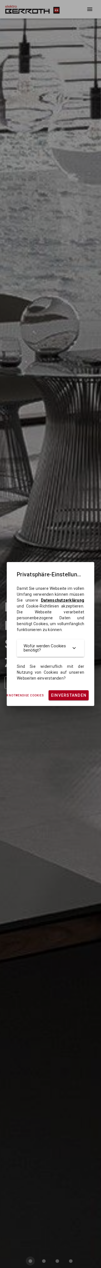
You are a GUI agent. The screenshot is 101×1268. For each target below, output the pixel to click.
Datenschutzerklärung (62, 600)
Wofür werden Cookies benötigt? (45, 648)
